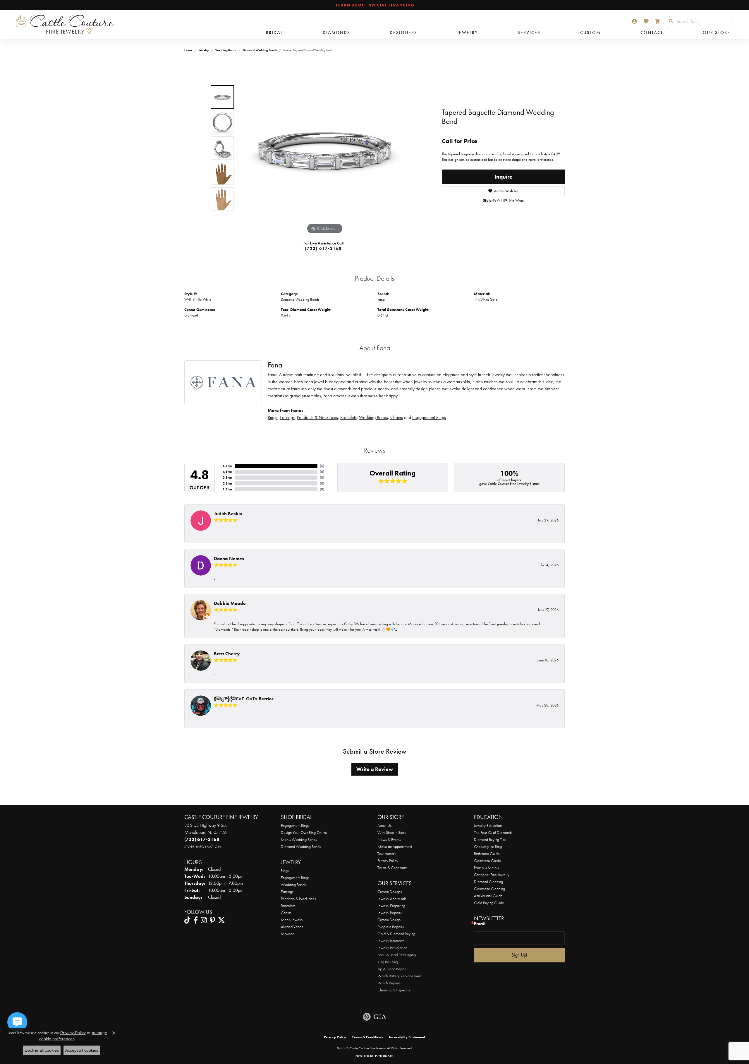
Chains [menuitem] (286, 912)
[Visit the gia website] (374, 1017)
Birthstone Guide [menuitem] (487, 853)
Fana (381, 299)
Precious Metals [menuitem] (486, 867)
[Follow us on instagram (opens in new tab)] (204, 920)
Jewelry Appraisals (391, 898)
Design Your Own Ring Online (304, 832)
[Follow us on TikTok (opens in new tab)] (187, 920)
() (322, 465)
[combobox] (703, 21)
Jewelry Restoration (392, 947)
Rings (272, 417)
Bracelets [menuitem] (288, 905)
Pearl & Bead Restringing (396, 954)
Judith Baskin (228, 514)
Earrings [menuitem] (287, 891)
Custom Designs (389, 891)
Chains (396, 417)
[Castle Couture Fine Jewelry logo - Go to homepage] (61, 24)
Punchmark (384, 1056)
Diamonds (336, 32)
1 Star (227, 489)
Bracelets (348, 417)
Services (529, 32)
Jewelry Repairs (389, 912)
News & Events (389, 839)
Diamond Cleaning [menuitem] (488, 881)
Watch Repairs (389, 983)
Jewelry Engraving (391, 905)
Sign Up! (519, 955)
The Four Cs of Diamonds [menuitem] (493, 832)
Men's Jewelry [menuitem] (292, 919)
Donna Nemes (229, 558)
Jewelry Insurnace (391, 940)
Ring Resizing (387, 961)
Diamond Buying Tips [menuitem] (490, 839)
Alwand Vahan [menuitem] (292, 926)
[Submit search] (669, 21)
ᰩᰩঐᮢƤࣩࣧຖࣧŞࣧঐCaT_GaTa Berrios (244, 699)
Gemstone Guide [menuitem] (487, 860)
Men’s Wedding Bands (299, 839)
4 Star (227, 471)
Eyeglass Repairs (390, 926)
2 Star (227, 483)
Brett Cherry (227, 654)
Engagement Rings (429, 417)
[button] (634, 21)
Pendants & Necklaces (317, 417)
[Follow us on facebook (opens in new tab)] (195, 920)
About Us (384, 825)
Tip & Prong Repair (391, 968)
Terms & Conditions (392, 867)
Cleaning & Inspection (394, 990)
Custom (590, 32)
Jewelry (467, 32)
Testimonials (386, 853)
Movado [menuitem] (287, 933)
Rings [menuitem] (285, 870)
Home (188, 50)
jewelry (203, 50)
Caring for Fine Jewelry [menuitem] (491, 874)
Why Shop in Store (391, 832)
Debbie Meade (230, 603)
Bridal (274, 32)
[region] (325, 148)
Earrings (287, 417)
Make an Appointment (394, 846)
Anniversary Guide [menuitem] (488, 895)
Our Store (716, 32)
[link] (375, 5)
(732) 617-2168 (323, 248)
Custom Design (389, 919)
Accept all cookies (81, 1050)
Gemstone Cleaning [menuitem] (489, 888)
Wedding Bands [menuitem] (293, 884)
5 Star (227, 465)
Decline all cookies (42, 1050)
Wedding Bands (225, 50)
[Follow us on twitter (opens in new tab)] (221, 920)
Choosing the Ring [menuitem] (488, 846)
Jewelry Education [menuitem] (488, 825)
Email (479, 923)
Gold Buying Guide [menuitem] (489, 902)
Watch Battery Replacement (399, 976)
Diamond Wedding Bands (260, 50)
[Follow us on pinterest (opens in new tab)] (212, 920)
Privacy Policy (387, 860)
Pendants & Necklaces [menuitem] (298, 898)
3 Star (227, 477)
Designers (403, 32)
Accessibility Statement (407, 1037)
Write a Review (374, 769)
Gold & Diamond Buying (396, 933)
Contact (651, 32)
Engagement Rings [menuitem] (295, 877)
